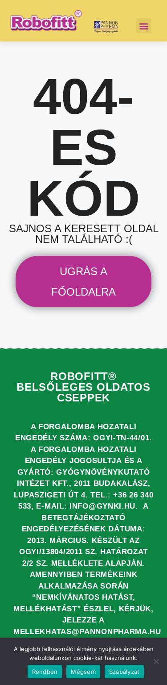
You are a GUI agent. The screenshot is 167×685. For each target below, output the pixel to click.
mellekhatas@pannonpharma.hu (87, 631)
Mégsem (83, 671)
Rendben (45, 671)
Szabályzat (124, 671)
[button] (143, 25)
